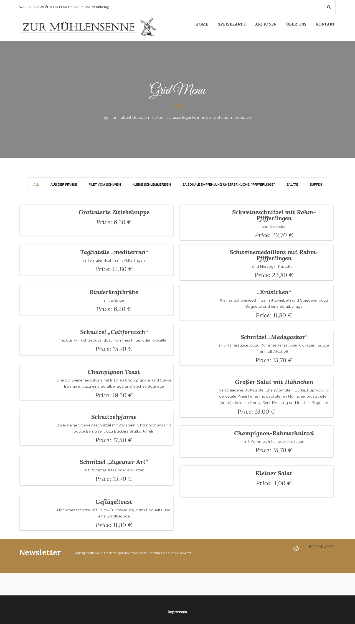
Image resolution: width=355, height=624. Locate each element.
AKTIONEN (266, 24)
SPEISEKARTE (232, 24)
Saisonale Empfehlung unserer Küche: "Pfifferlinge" (228, 184)
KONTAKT (325, 24)
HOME (201, 24)
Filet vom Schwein (105, 184)
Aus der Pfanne (63, 184)
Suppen (316, 184)
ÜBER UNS (296, 24)
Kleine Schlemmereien (152, 184)
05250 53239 (33, 7)
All (36, 184)
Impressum (177, 612)
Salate (292, 184)
